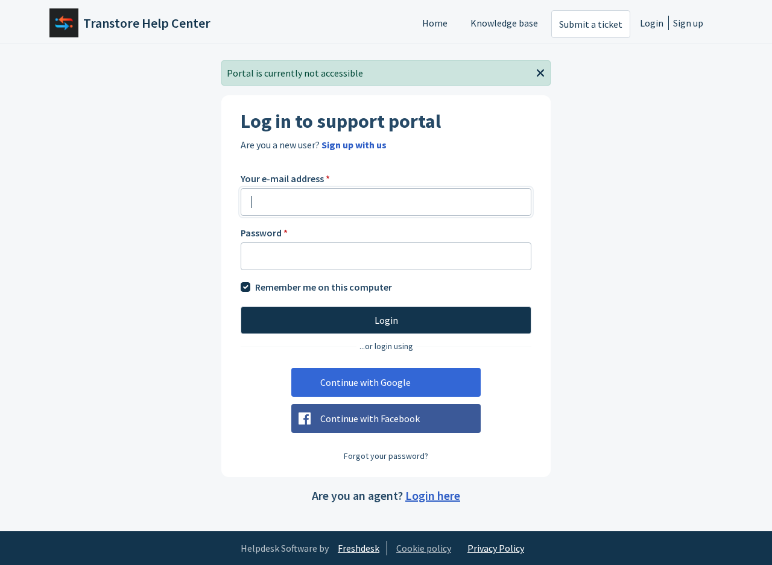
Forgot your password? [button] (386, 455)
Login (651, 23)
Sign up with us (354, 145)
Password (264, 233)
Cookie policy (423, 548)
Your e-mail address (285, 178)
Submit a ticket (590, 24)
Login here (432, 495)
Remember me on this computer (323, 287)
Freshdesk (358, 548)
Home (435, 23)
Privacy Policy (495, 548)
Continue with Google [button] (365, 382)
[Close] (540, 72)
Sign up (688, 23)
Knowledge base (504, 23)
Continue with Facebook (370, 418)
